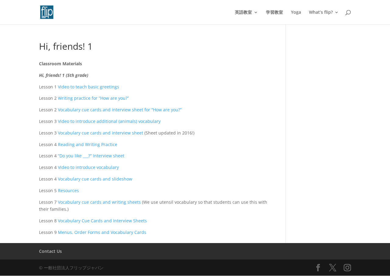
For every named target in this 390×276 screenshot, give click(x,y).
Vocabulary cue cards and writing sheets (99, 202)
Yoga (296, 12)
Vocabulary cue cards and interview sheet (100, 133)
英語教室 (243, 12)
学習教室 (274, 12)
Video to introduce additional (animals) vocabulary (109, 121)
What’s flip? (321, 12)
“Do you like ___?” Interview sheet (91, 156)
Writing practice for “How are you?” (93, 98)
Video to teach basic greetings (88, 87)
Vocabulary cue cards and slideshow (95, 179)
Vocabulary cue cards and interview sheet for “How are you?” (120, 110)
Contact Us (50, 251)
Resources (68, 190)
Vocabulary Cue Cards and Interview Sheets (102, 221)
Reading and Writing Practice (87, 144)
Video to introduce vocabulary (88, 167)
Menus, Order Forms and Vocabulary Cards (102, 232)
